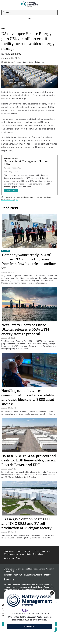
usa (17, 199)
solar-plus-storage (8, 199)
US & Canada (8, 62)
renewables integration (41, 197)
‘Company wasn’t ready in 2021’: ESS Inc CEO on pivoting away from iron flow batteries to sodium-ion (29, 261)
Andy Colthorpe (13, 54)
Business (40, 62)
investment (19, 197)
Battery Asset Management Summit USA (27, 163)
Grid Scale (29, 62)
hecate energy (9, 197)
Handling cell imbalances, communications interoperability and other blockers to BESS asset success (27, 397)
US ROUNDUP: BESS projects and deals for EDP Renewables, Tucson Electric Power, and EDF (28, 460)
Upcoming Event (11, 158)
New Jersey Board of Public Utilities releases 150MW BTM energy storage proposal (25, 329)
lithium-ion (28, 197)
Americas (17, 62)
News (4, 29)
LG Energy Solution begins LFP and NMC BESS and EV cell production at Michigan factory (26, 523)
